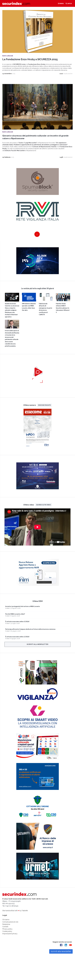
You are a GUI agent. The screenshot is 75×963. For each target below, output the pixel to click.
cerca (69, 3)
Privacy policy (7, 929)
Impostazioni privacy (9, 934)
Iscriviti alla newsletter (37, 644)
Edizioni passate (44, 405)
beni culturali (7, 56)
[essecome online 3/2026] (37, 448)
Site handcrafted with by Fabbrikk (15, 911)
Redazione (6, 924)
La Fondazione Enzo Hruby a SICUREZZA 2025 (30, 59)
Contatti (5, 927)
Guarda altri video (43, 504)
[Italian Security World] (37, 274)
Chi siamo (5, 920)
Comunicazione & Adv (10, 922)
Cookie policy (7, 931)
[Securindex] (16, 3)
